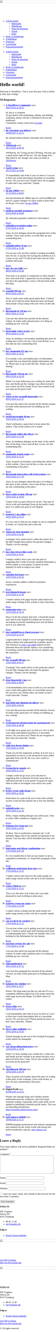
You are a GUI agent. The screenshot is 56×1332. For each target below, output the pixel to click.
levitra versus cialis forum (18, 791)
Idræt (13, 34)
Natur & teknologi (19, 29)
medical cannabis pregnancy (19, 210)
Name (2, 1178)
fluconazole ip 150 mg (16, 311)
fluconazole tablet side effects (20, 434)
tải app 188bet (13, 190)
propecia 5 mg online (16, 514)
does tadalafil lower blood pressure (22, 632)
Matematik (16, 23)
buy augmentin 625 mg (17, 351)
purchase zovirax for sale (18, 943)
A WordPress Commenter (18, 105)
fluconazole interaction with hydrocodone (26, 474)
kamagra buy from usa (17, 825)
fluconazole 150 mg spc (17, 374)
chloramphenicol (14, 963)
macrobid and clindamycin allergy (22, 702)
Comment (5, 1154)
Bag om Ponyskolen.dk (10, 1262)
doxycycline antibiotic (16, 1029)
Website (3, 1188)
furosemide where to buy (18, 331)
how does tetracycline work (19, 552)
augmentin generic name (18, 454)
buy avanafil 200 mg (15, 660)
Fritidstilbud (11, 39)
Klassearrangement (14, 47)
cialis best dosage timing (17, 745)
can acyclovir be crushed (18, 921)
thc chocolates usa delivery (18, 130)
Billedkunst (16, 26)
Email (2, 1183)
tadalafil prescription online (19, 225)
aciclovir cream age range (18, 903)
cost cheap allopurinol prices (19, 1046)
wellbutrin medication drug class (21, 868)
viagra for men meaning (17, 532)
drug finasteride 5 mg (16, 680)
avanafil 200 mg (13, 291)
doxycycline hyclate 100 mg (19, 494)
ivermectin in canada (16, 768)
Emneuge (10, 41)
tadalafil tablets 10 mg (16, 245)
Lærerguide (11, 44)
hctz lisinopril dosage (16, 592)
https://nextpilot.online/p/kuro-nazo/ (22, 1109)
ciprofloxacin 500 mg (16, 1069)
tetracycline (11, 1006)
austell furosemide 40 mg (18, 416)
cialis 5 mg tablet (28, 645)
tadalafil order (13, 808)
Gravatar (38, 123)
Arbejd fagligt (12, 21)
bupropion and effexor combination (23, 848)
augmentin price (14, 609)
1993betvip (11, 145)
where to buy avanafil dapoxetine (22, 396)
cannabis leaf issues (15, 574)
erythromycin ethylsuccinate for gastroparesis (28, 723)
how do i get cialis (14, 268)
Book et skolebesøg (15, 36)
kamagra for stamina (16, 983)
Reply (8, 128)
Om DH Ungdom (8, 1260)
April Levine (12, 168)
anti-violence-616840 (16, 1117)
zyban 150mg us (13, 886)
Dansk (14, 31)
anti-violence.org (39, 1129)
